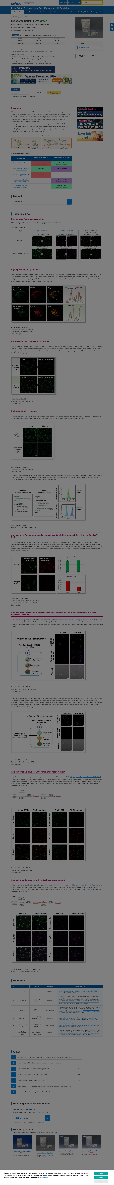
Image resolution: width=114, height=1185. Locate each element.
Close (101, 1181)
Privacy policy (45, 1177)
